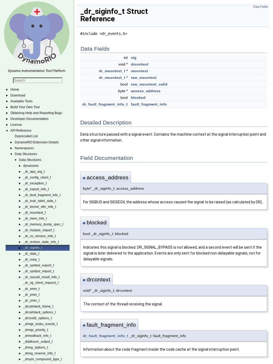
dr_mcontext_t (112, 71)
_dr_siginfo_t (32, 248)
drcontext (139, 64)
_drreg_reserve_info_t (39, 353)
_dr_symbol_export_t (38, 265)
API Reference (20, 130)
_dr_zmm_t (31, 300)
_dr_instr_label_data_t (39, 201)
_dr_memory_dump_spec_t (43, 224)
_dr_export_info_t (36, 189)
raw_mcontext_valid (149, 84)
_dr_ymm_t (31, 295)
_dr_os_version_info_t (39, 236)
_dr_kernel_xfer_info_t (39, 207)
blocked (138, 97)
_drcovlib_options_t (37, 318)
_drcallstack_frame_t (38, 306)
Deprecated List (26, 136)
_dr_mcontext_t (34, 213)
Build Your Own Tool (25, 107)
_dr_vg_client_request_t (40, 283)
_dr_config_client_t (37, 177)
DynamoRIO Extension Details (37, 142)
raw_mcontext (143, 77)
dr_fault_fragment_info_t (105, 104)
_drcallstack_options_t (39, 312)
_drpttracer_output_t (38, 341)
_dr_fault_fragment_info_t (42, 195)
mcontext (139, 71)
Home (14, 89)
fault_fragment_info (149, 104)
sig (133, 57)
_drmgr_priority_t (35, 330)
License (16, 125)
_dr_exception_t (35, 183)
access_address (145, 91)
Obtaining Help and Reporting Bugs (36, 113)
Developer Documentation (29, 119)
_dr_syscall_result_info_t (41, 277)
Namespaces (24, 148)
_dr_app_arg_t (34, 171)
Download (17, 95)
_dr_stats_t (31, 254)
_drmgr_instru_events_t (40, 324)
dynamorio (31, 166)
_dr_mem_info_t (35, 218)
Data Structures (26, 154)
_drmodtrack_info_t (37, 336)
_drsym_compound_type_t (42, 359)
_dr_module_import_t (38, 230)
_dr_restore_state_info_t (41, 242)
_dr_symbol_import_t (38, 271)
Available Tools (21, 101)
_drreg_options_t (35, 347)
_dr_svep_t (31, 259)
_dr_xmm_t (31, 289)
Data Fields (260, 6)
